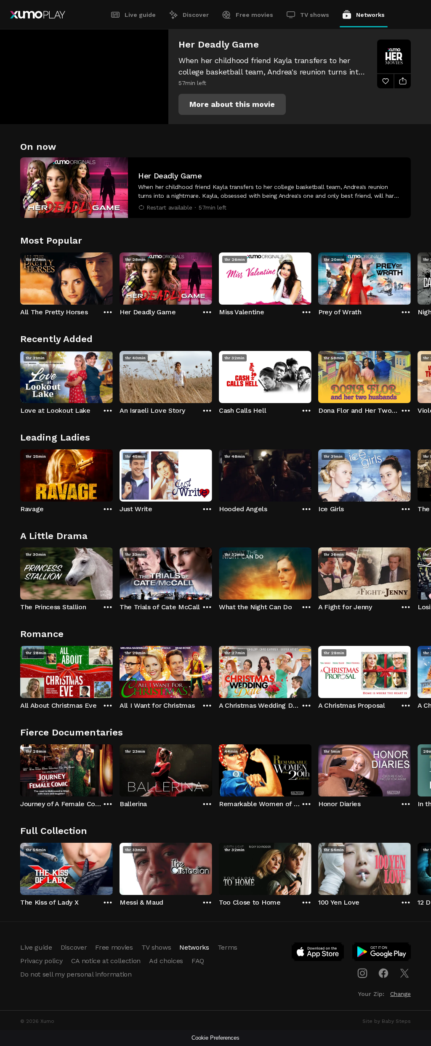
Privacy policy (41, 961)
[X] (404, 973)
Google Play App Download (382, 953)
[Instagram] (362, 973)
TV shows (314, 14)
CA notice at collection (106, 961)
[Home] (37, 15)
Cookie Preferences (215, 1038)
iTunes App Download (318, 953)
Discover (196, 14)
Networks (370, 14)
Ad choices (166, 961)
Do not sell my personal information (76, 974)
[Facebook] (383, 973)
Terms (227, 947)
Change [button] (400, 993)
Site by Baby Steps (386, 1021)
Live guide (140, 14)
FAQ (198, 961)
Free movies (254, 14)
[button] (232, 104)
